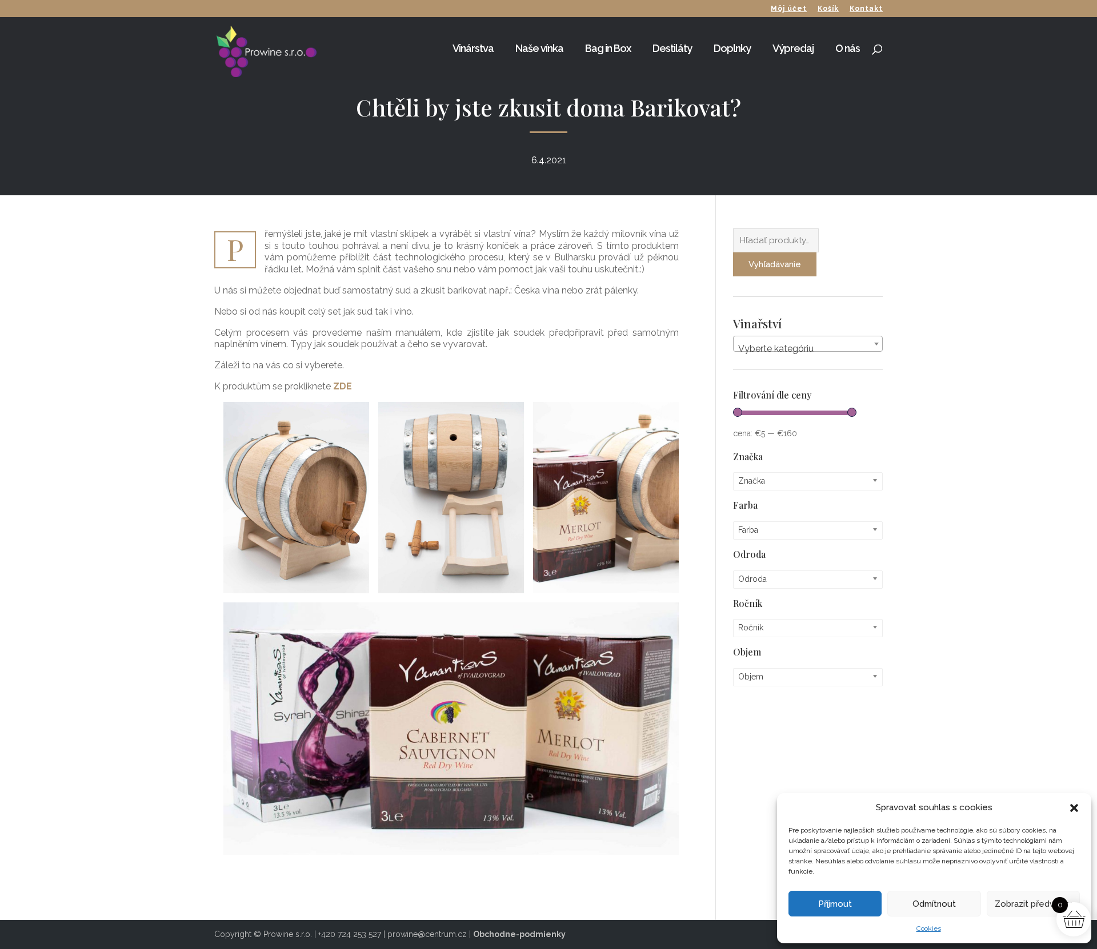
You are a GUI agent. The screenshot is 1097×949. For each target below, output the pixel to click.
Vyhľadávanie (774, 264)
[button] (1074, 808)
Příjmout (835, 904)
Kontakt (866, 9)
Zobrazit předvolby (1033, 904)
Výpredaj (793, 49)
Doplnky (732, 49)
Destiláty (672, 49)
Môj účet (789, 9)
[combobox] (808, 344)
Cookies (928, 928)
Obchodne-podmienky (519, 934)
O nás (847, 49)
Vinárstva (473, 49)
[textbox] (808, 348)
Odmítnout (934, 904)
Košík (828, 9)
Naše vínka (539, 49)
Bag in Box (608, 49)
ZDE (342, 386)
